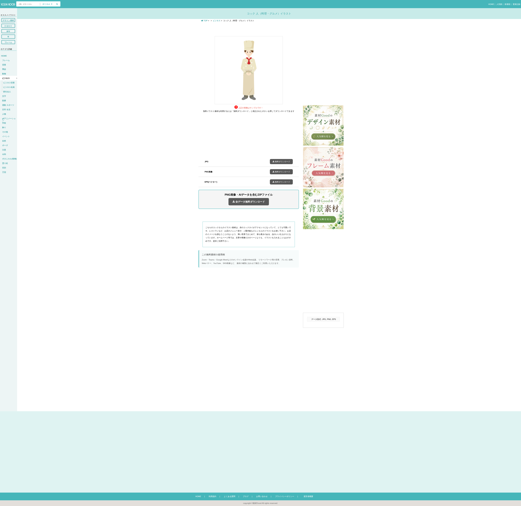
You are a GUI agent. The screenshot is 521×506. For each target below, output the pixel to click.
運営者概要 (307, 496)
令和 (4, 154)
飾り (4, 127)
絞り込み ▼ (48, 4)
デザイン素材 (8, 20)
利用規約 (212, 496)
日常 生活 (6, 109)
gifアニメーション (9, 119)
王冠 (4, 172)
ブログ (246, 496)
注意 (4, 150)
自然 (4, 141)
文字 (4, 96)
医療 (4, 100)
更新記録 (516, 4)
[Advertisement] (249, 29)
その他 (5, 132)
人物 (4, 114)
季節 (4, 69)
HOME (491, 4)
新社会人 (7, 92)
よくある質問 (229, 496)
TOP (205, 21)
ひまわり (8, 26)
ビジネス (6, 78)
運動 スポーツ (8, 105)
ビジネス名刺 (9, 87)
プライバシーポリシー (284, 496)
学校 (4, 123)
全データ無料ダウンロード (250, 201)
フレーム (8, 42)
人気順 (499, 4)
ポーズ (5, 145)
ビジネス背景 (9, 83)
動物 (4, 74)
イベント (6, 136)
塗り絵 (5, 163)
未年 (8, 31)
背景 (4, 65)
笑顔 (4, 168)
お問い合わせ (262, 496)
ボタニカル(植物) (9, 159)
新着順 (507, 4)
